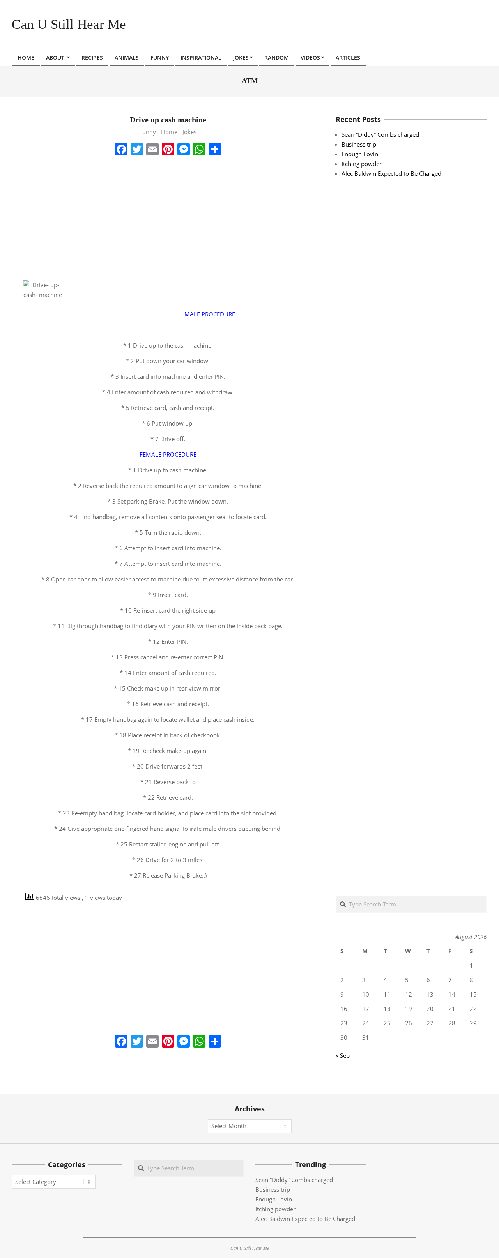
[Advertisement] (168, 217)
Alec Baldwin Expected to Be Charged (391, 173)
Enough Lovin (360, 154)
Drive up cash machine (168, 119)
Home (169, 132)
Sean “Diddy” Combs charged (380, 134)
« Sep (343, 1055)
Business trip (359, 144)
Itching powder (362, 164)
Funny (147, 132)
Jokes (189, 132)
